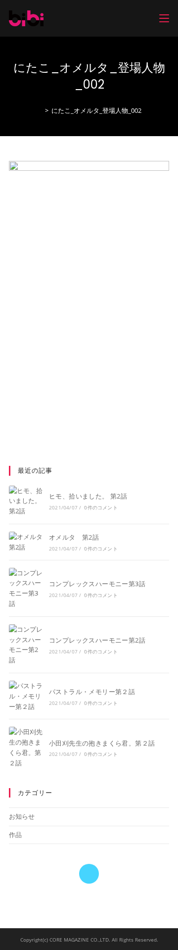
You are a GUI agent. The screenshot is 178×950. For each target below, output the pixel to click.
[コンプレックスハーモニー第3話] (26, 588)
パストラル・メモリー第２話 (92, 691)
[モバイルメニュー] (164, 18)
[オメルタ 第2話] (26, 542)
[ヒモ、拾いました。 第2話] (26, 501)
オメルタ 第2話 (74, 537)
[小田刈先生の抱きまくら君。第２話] (26, 747)
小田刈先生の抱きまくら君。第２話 (102, 743)
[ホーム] (39, 110)
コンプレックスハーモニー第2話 (97, 640)
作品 (15, 834)
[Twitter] (89, 874)
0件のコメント (100, 507)
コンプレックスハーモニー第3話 (97, 583)
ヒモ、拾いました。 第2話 (88, 496)
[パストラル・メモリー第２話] (26, 696)
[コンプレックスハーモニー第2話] (26, 644)
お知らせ (22, 816)
